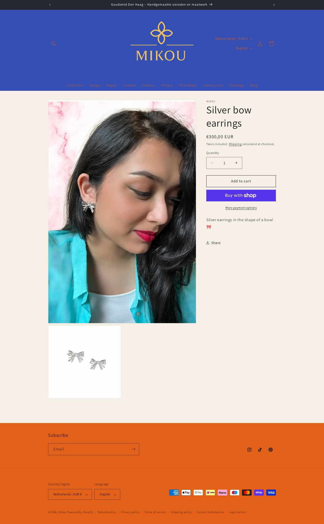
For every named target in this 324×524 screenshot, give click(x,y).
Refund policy (107, 512)
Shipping (235, 144)
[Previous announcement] (49, 5)
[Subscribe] (133, 449)
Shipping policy (181, 512)
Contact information (210, 512)
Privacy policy (130, 512)
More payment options (241, 207)
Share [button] (216, 242)
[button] (53, 43)
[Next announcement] (274, 5)
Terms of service (155, 512)
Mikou (62, 512)
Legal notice (237, 512)
